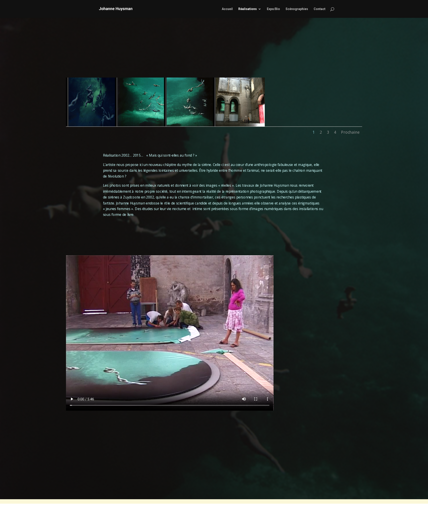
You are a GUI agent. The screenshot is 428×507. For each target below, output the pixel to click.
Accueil (227, 9)
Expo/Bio (273, 9)
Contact (319, 9)
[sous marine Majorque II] (142, 125)
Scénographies (297, 9)
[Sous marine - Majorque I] (191, 125)
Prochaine (350, 132)
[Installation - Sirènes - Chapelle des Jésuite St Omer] (240, 125)
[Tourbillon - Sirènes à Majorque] (93, 125)
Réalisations (247, 9)
